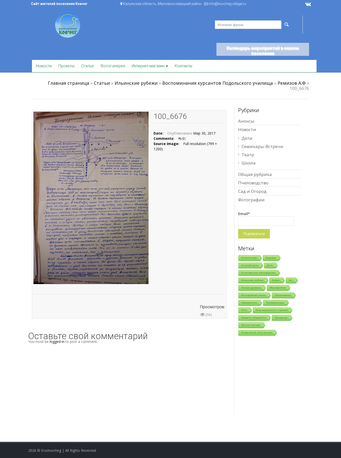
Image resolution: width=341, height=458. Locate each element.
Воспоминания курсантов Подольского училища (217, 83)
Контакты (183, 66)
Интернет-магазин (148, 66)
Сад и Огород (252, 191)
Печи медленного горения (272, 310)
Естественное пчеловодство (258, 272)
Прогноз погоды (250, 325)
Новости (44, 66)
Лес (291, 280)
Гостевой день (249, 265)
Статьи (87, 66)
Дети (247, 138)
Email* (244, 213)
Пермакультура (275, 302)
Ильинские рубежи (136, 83)
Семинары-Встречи (262, 146)
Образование (283, 295)
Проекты (66, 66)
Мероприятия (278, 287)
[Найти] (286, 24)
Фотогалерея (112, 66)
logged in (57, 341)
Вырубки (271, 257)
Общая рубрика (255, 174)
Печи (244, 310)
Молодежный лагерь (253, 295)
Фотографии (251, 199)
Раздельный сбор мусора (256, 332)
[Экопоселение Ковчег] (67, 25)
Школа (249, 162)
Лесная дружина (251, 287)
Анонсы (246, 121)
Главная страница (68, 83)
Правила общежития (253, 317)
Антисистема (249, 257)
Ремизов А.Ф (292, 83)
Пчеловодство (253, 182)
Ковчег (276, 280)
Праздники (281, 317)
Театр (248, 154)
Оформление (249, 302)
